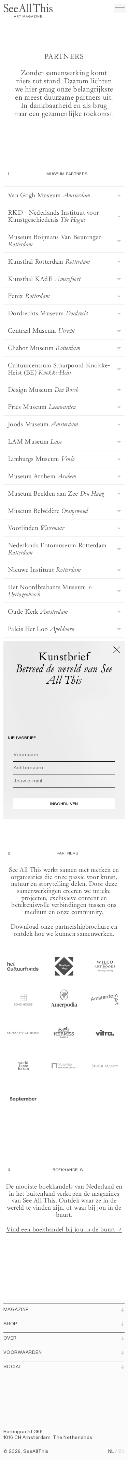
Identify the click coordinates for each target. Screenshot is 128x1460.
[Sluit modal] (116, 649)
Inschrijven (64, 804)
